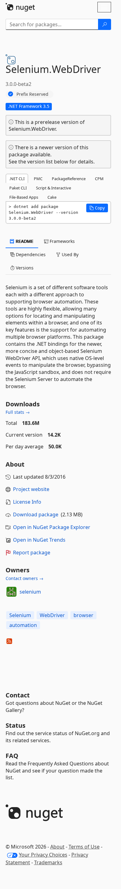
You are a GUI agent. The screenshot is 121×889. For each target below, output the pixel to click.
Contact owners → (24, 578)
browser (83, 615)
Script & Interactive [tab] (53, 188)
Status (15, 725)
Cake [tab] (51, 197)
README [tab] (24, 241)
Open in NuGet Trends (39, 539)
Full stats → (18, 412)
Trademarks (48, 862)
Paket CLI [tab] (18, 188)
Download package (35, 514)
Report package (31, 552)
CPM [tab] (99, 178)
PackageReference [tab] (69, 178)
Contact (18, 695)
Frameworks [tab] (61, 241)
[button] (97, 208)
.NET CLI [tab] (17, 178)
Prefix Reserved (32, 94)
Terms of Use (84, 846)
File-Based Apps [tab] (23, 197)
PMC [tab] (38, 178)
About (57, 846)
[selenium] (11, 591)
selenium (30, 591)
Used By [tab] (69, 254)
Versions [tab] (24, 268)
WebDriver (52, 615)
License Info (27, 501)
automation (23, 625)
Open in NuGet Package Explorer (51, 527)
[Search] (104, 24)
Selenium (20, 615)
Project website (31, 489)
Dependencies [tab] (30, 254)
